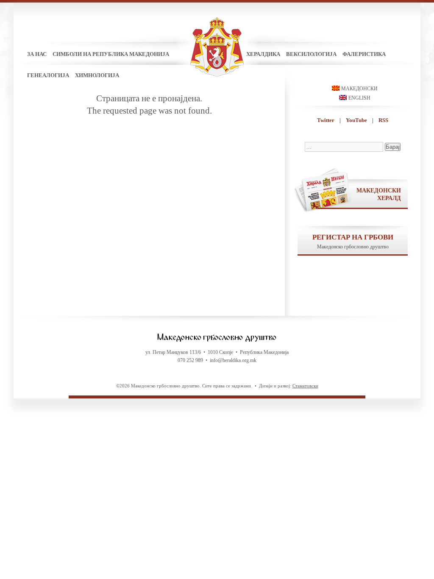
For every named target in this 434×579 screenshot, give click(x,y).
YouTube (356, 120)
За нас (37, 54)
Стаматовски (305, 385)
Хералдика (263, 54)
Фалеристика (364, 54)
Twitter (325, 120)
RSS (383, 120)
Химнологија (97, 75)
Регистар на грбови (352, 237)
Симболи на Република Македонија (111, 54)
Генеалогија (48, 75)
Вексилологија (311, 54)
